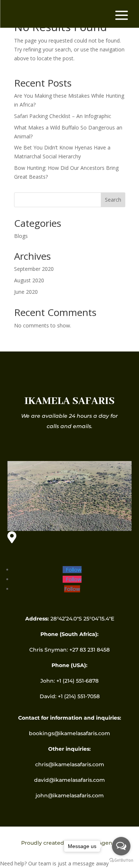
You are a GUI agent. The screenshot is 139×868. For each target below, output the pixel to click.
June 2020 (26, 291)
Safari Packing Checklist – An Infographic (62, 116)
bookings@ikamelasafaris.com (69, 733)
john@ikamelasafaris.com (70, 795)
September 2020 (34, 268)
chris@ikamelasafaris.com (69, 764)
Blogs (21, 235)
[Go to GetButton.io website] (121, 860)
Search (113, 199)
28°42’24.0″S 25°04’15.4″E (81, 618)
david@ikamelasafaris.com (69, 780)
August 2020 (29, 280)
